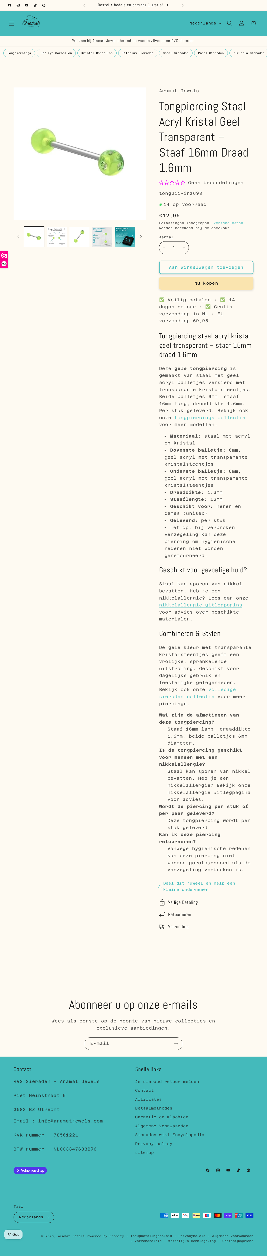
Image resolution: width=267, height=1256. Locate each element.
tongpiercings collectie (209, 417)
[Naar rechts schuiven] (141, 236)
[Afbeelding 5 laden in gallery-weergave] (125, 237)
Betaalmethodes (154, 1108)
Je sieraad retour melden (167, 1081)
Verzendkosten (228, 223)
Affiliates (148, 1099)
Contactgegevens (237, 1240)
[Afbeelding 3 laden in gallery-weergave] (79, 237)
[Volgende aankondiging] (183, 5)
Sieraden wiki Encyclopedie (169, 1135)
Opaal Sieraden (176, 53)
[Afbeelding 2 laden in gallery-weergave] (57, 237)
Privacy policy (154, 1144)
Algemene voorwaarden (232, 1235)
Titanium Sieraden (137, 53)
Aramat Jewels (72, 1236)
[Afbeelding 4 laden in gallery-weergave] (102, 237)
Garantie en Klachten (162, 1117)
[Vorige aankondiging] (84, 5)
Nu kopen (206, 283)
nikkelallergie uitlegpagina (200, 605)
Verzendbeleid (148, 1240)
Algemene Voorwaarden (162, 1126)
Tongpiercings (19, 53)
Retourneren (179, 914)
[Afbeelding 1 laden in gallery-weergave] (34, 237)
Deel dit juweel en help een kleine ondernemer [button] (199, 886)
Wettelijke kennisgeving (192, 1240)
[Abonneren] (176, 1043)
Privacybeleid (192, 1235)
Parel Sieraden (211, 53)
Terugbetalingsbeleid (151, 1235)
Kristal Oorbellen (96, 53)
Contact (144, 1090)
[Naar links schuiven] (18, 236)
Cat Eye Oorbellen (56, 53)
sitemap (144, 1152)
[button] (11, 23)
